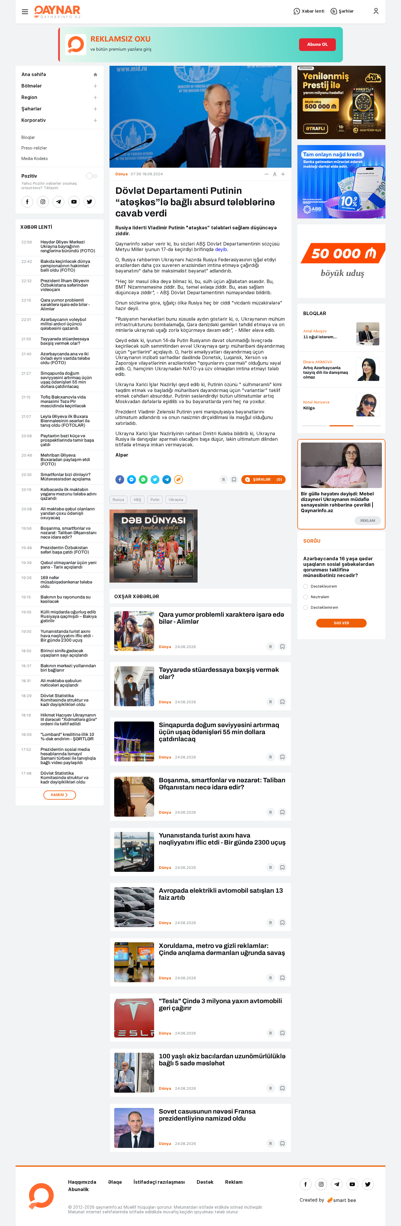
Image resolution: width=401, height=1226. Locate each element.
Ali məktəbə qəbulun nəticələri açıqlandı (61, 683)
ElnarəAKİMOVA (317, 362)
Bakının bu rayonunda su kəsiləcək (66, 599)
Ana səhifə (33, 74)
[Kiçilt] (266, 174)
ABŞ (137, 499)
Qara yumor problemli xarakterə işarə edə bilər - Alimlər (65, 304)
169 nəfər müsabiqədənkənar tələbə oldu (66, 582)
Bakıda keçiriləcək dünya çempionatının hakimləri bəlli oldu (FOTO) (65, 266)
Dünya (165, 647)
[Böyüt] (283, 174)
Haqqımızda (82, 1182)
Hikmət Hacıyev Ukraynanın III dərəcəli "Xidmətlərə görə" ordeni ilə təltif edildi (69, 719)
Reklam (233, 1182)
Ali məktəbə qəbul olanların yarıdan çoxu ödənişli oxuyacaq (68, 513)
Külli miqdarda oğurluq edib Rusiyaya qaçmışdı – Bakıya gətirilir (69, 616)
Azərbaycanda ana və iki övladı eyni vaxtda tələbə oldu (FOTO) (65, 358)
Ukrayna (176, 499)
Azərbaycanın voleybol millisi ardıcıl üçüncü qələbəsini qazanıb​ (63, 324)
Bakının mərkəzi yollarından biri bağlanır (68, 668)
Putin (155, 499)
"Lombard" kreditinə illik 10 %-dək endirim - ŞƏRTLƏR (67, 736)
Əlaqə (115, 1182)
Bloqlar (28, 137)
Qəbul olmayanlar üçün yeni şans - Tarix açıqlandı (69, 565)
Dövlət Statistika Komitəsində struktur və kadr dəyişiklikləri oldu (64, 700)
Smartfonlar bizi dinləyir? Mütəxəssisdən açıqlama (66, 476)
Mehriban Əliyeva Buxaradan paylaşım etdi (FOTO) (65, 459)
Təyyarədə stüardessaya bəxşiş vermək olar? (65, 341)
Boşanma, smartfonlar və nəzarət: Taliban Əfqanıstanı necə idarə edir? (69, 532)
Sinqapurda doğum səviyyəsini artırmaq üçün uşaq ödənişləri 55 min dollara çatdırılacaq (66, 380)
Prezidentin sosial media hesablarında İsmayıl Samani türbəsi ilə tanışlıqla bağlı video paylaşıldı (68, 756)
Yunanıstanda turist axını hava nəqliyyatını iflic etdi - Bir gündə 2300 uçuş (67, 636)
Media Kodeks (34, 158)
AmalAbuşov (315, 331)
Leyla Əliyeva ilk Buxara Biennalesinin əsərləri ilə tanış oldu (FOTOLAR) (65, 421)
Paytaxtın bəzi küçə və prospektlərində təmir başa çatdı (67, 440)
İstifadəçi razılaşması (159, 1182)
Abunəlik (78, 1189)
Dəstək (205, 1182)
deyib (221, 249)
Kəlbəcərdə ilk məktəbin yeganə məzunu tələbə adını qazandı (69, 494)
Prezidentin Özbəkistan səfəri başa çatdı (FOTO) (65, 550)
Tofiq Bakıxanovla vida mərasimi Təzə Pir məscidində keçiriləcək (63, 401)
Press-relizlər (34, 148)
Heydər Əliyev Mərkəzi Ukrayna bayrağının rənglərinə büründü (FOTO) (68, 246)
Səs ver (341, 623)
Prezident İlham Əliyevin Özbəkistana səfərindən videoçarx (65, 285)
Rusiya (118, 499)
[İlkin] (274, 174)
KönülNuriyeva (316, 402)
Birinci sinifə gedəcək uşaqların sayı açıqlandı (64, 653)
